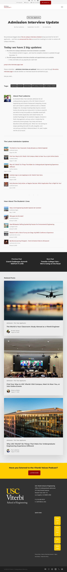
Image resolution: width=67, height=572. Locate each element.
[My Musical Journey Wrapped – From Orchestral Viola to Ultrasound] (6, 243)
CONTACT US (57, 521)
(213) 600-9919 (40, 499)
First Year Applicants (34, 17)
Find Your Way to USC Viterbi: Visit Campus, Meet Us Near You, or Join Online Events (34, 156)
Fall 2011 (20, 86)
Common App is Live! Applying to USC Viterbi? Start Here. (26, 175)
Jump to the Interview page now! (13, 64)
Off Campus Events (37, 86)
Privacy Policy (38, 554)
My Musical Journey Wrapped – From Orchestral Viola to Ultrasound (29, 241)
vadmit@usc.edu (41, 502)
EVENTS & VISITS (57, 531)
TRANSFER (57, 547)
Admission (10, 323)
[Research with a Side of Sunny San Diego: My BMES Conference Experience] (6, 235)
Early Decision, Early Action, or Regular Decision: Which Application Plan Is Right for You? (35, 183)
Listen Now (34, 473)
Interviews (27, 86)
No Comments (47, 27)
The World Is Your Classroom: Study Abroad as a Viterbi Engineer (29, 148)
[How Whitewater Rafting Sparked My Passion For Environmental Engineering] (6, 226)
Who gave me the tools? (16, 216)
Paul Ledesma (20, 27)
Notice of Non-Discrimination (47, 554)
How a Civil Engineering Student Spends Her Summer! (25, 208)
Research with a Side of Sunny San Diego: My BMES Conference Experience (31, 232)
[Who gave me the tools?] (6, 218)
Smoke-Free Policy (44, 556)
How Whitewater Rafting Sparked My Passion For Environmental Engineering (32, 224)
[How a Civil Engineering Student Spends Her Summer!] (6, 210)
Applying (13, 86)
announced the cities (25, 39)
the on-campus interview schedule (31, 37)
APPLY (57, 540)
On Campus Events (50, 86)
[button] (62, 7)
